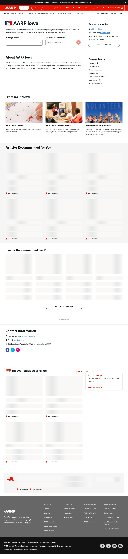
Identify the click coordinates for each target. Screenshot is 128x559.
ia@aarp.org (105, 33)
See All (77, 371)
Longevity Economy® (111, 529)
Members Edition (84, 8)
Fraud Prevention (95, 70)
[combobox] (64, 42)
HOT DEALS (94, 375)
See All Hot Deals (94, 387)
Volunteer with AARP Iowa (98, 125)
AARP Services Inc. (90, 522)
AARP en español (102, 13)
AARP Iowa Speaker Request (59, 125)
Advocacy (92, 63)
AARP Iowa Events (14, 125)
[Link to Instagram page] (18, 350)
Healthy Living (94, 73)
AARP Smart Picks (70, 8)
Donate (46, 509)
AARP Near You (49, 531)
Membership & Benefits (54, 8)
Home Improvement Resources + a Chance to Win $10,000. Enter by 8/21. (62, 2)
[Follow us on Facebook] (8, 350)
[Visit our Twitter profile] (13, 350)
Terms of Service (32, 542)
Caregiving (93, 66)
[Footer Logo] (18, 511)
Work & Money (94, 83)
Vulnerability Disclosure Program (59, 546)
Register (111, 8)
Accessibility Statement (48, 542)
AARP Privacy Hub (18, 542)
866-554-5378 (96, 29)
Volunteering (93, 80)
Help (111, 13)
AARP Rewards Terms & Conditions (16, 546)
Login (118, 7)
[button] (121, 14)
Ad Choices (8, 549)
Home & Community (96, 77)
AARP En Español (70, 509)
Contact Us (68, 504)
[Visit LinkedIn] (120, 546)
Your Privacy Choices (21, 549)
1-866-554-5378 (28, 336)
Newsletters (68, 513)
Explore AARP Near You (55, 38)
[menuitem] (6, 14)
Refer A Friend (69, 517)
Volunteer (47, 513)
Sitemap (7, 542)
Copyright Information (38, 546)
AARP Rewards (99, 8)
